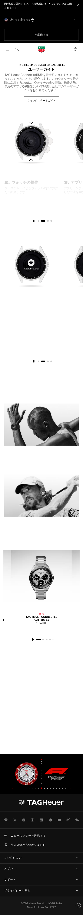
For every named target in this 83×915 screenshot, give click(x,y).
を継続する (55, 34)
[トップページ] (41, 49)
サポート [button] (10, 879)
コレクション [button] (13, 858)
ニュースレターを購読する (28, 836)
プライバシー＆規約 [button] (17, 890)
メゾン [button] (8, 869)
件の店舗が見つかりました (28, 845)
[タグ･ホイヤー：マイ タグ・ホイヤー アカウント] (41, 802)
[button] (66, 49)
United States (20, 19)
